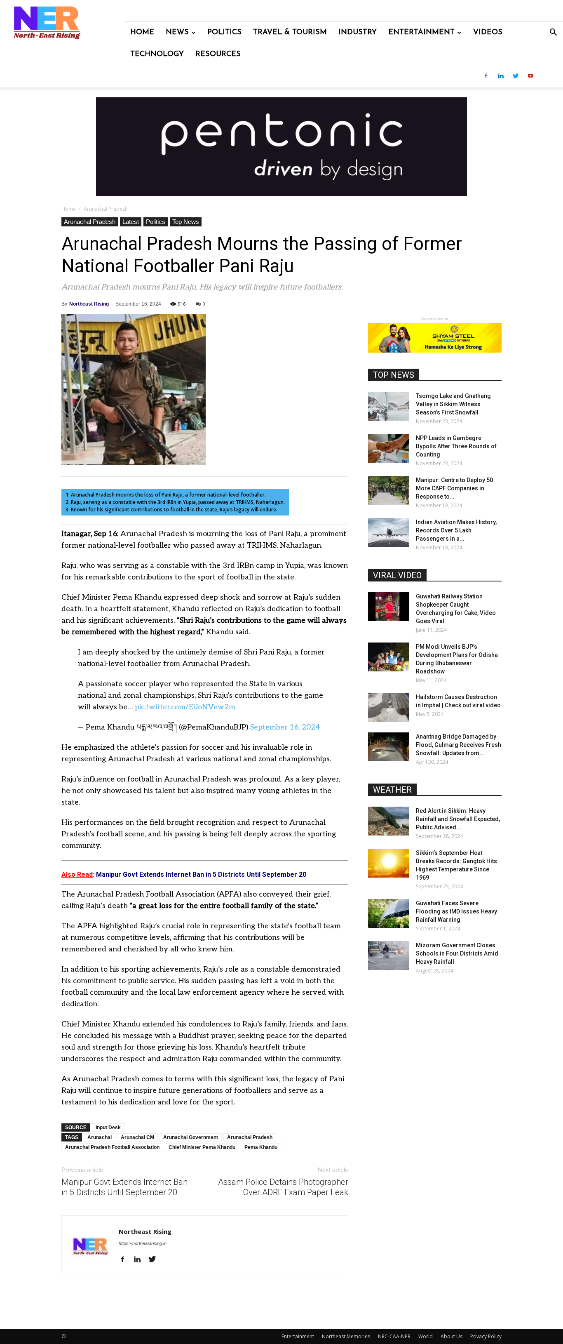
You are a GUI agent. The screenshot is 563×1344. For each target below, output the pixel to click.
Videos (487, 32)
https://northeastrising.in (143, 1243)
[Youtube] (530, 76)
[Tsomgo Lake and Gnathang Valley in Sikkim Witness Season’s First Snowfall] (388, 406)
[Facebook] (486, 76)
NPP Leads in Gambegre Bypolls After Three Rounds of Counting (456, 446)
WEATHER (392, 790)
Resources (218, 54)
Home (142, 32)
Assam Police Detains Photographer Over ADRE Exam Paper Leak (283, 1187)
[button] (553, 33)
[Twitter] (515, 76)
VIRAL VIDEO (397, 575)
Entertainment (421, 32)
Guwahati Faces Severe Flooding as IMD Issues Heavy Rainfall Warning (456, 911)
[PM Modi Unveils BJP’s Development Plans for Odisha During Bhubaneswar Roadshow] (388, 657)
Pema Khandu (260, 1147)
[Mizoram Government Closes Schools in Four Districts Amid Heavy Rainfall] (388, 955)
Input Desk (108, 1127)
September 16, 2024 (285, 727)
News (177, 32)
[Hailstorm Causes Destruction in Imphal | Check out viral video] (388, 707)
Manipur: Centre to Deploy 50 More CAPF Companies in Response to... (454, 488)
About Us (451, 1336)
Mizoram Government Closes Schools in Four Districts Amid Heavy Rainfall (457, 953)
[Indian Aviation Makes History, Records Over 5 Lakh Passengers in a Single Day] (388, 532)
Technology (157, 54)
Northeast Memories (346, 1336)
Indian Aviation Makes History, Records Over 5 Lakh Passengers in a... (456, 530)
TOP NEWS (393, 375)
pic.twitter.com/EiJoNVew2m (185, 707)
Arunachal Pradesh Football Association (112, 1147)
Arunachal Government (190, 1137)
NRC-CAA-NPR (394, 1336)
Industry (357, 32)
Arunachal (99, 1137)
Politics (224, 32)
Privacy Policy (486, 1336)
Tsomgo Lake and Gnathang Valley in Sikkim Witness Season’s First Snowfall (453, 404)
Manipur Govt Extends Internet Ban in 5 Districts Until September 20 (124, 1187)
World (425, 1336)
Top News (185, 221)
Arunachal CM (137, 1137)
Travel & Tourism (290, 32)
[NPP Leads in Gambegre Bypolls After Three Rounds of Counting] (388, 448)
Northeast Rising (89, 304)
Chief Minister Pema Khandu (202, 1147)
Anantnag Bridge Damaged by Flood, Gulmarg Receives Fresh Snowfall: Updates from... (458, 744)
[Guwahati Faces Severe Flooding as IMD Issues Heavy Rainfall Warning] (388, 913)
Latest (130, 221)
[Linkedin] (501, 76)
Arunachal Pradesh (89, 221)
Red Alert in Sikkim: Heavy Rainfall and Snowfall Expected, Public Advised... (458, 819)
